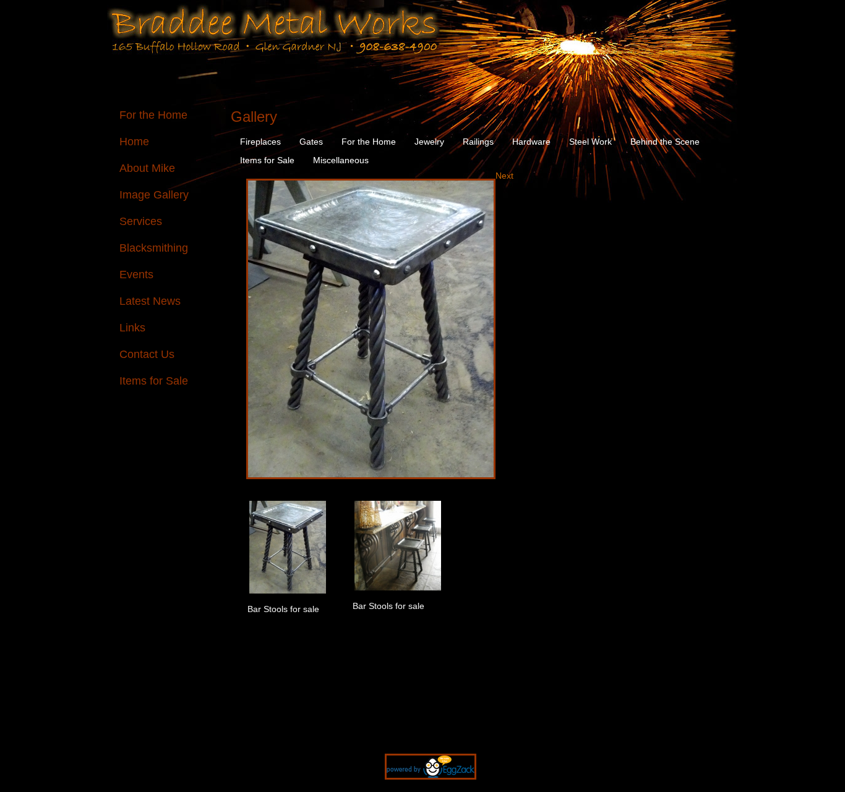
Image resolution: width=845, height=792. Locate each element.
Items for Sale (153, 381)
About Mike (147, 168)
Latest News (150, 301)
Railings (478, 142)
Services (140, 221)
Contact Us (146, 354)
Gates (311, 142)
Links (132, 327)
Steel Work (590, 142)
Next (504, 176)
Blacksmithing (153, 248)
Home (134, 141)
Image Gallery (154, 195)
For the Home (153, 115)
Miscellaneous (341, 160)
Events (136, 274)
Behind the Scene (665, 142)
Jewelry (429, 142)
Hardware (531, 142)
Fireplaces (260, 142)
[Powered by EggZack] (422, 786)
